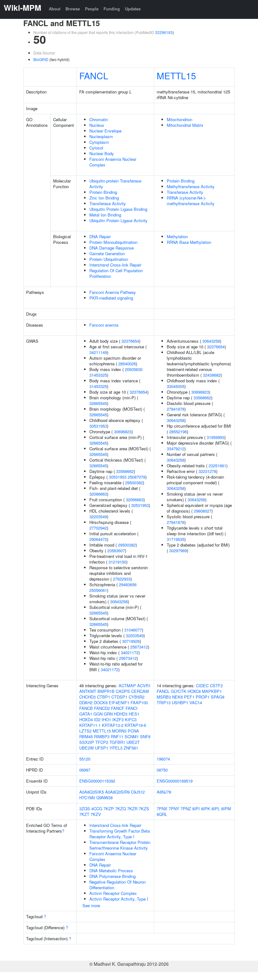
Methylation (177, 236)
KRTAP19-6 (135, 725)
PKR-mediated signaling (111, 298)
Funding (112, 9)
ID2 (97, 719)
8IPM (226, 809)
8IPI (196, 809)
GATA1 (85, 714)
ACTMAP (127, 685)
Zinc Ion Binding (104, 198)
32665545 (98, 403)
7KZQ (120, 809)
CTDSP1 (119, 697)
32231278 (207, 471)
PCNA (133, 731)
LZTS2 (85, 731)
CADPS (123, 691)
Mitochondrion (179, 119)
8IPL (215, 809)
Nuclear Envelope (105, 131)
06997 (84, 770)
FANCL (93, 75)
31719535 (175, 539)
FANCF (117, 708)
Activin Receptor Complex (113, 893)
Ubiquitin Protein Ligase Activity (118, 220)
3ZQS (84, 809)
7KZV (96, 814)
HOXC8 (194, 691)
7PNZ (186, 809)
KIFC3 (131, 719)
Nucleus (96, 125)
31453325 (98, 375)
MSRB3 (164, 697)
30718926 (131, 641)
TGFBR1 (117, 742)
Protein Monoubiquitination (113, 242)
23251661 (217, 466)
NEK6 (177, 697)
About (54, 9)
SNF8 (145, 736)
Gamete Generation (107, 253)
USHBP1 (180, 702)
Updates (133, 9)
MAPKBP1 (212, 691)
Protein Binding (103, 192)
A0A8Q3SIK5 (91, 792)
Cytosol (96, 148)
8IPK (205, 809)
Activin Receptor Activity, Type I (118, 899)
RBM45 (86, 736)
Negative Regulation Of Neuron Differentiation (117, 885)
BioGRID (40, 59)
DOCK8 (101, 702)
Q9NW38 (104, 798)
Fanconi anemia (103, 325)
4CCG (96, 809)
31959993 (215, 437)
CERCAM (140, 691)
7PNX (162, 809)
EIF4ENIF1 (119, 702)
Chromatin (98, 119)
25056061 (98, 590)
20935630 (134, 369)
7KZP (109, 809)
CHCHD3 (87, 697)
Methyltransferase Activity (191, 186)
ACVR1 (144, 685)
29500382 (134, 483)
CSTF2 (216, 685)
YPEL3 (115, 748)
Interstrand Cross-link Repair (115, 265)
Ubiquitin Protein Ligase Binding (118, 209)
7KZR (132, 809)
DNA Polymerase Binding (112, 876)
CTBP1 (103, 697)
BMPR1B (106, 691)
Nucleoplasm (101, 136)
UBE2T (133, 742)
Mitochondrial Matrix (185, 125)
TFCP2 (101, 742)
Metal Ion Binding (105, 215)
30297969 (178, 550)
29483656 (128, 584)
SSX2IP (86, 742)
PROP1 (203, 697)
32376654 (130, 341)
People (91, 9)
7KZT (84, 814)
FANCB (86, 708)
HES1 (134, 714)
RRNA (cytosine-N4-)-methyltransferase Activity (191, 200)
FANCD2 (102, 708)
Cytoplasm (99, 142)
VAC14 (195, 702)
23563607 (116, 550)
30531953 (98, 426)
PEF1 (189, 697)
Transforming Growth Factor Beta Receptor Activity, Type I (119, 834)
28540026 (127, 364)
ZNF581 (131, 748)
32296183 (164, 32)
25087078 (136, 477)
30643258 (119, 601)
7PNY (174, 809)
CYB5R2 (136, 697)
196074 (163, 759)
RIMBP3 (101, 736)
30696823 (123, 432)
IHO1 (106, 719)
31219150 (117, 562)
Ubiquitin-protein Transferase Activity (115, 183)
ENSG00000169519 (175, 781)
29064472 (98, 539)
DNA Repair (100, 236)
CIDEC (202, 685)
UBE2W (86, 748)
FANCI (131, 708)
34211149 (98, 352)
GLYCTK (178, 691)
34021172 (129, 652)
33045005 (175, 386)
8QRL (162, 814)
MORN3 (119, 731)
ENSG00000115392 (97, 781)
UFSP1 (101, 748)
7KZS (144, 809)
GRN (108, 714)
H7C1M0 (87, 798)
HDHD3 (120, 714)
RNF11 (117, 736)
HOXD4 (86, 719)
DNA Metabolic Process (111, 871)
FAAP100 (139, 702)
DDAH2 (86, 702)
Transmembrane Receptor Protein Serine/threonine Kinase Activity (119, 845)
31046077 (133, 630)
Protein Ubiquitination (108, 259)
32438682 (212, 375)
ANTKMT (87, 691)
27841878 (175, 409)
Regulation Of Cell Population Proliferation (116, 273)
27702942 (98, 528)
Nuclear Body (101, 153)
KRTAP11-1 (90, 725)
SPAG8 (217, 697)
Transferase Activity (107, 203)
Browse (72, 9)
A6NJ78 (164, 792)
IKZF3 (118, 719)
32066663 (98, 494)
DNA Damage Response (111, 248)
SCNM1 (132, 736)
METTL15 (176, 75)
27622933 (122, 579)
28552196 (178, 432)
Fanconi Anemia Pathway (112, 292)
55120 (84, 759)
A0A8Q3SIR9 (117, 792)
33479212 (175, 449)
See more (91, 905)
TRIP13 (164, 702)
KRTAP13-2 (112, 725)
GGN (98, 714)
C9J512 (138, 792)
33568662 (125, 471)
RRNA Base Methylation (189, 242)
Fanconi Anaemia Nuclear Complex (112, 162)
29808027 (202, 511)
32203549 (98, 517)
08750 (162, 770)
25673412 (139, 647)
